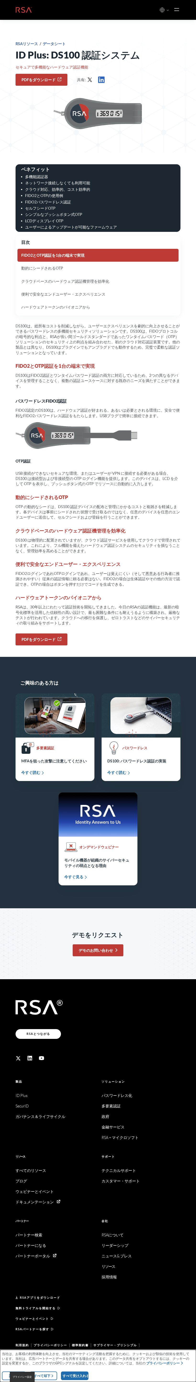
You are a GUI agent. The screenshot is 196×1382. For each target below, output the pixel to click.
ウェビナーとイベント (35, 1192)
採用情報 (109, 1277)
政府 (105, 1117)
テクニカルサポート (119, 1171)
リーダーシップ (115, 1246)
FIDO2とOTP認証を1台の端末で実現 (53, 255)
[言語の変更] (162, 10)
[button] (168, 10)
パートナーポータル (33, 1256)
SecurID (22, 1106)
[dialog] (98, 1366)
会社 (105, 1221)
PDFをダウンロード (39, 80)
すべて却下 (42, 1376)
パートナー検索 (29, 1235)
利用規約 (22, 1345)
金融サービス (113, 1127)
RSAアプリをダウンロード (40, 1297)
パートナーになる (31, 1246)
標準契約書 (80, 1345)
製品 (19, 1081)
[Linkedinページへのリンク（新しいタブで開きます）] (30, 1058)
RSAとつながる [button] (38, 1033)
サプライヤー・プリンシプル (115, 1345)
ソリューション (113, 1081)
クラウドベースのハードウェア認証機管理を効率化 (65, 281)
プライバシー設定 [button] (22, 1377)
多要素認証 (111, 1106)
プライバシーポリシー (50, 1345)
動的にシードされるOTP (42, 268)
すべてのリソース (31, 1171)
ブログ (21, 1181)
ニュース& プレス (117, 1256)
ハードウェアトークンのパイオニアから (55, 307)
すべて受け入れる (75, 1376)
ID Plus (21, 1096)
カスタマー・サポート (121, 1181)
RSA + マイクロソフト (120, 1138)
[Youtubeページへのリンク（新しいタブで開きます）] (41, 1058)
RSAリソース (27, 44)
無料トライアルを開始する (36, 1308)
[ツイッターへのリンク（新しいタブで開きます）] (18, 1058)
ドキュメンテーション (35, 1202)
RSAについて (113, 1235)
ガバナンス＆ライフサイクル (40, 1117)
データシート (54, 44)
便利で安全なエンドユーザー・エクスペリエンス (63, 294)
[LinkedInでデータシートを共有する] (103, 79)
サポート (108, 1156)
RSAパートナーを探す (32, 1329)
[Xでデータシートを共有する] (91, 79)
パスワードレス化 (117, 1096)
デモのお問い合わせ (96, 950)
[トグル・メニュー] (176, 10)
